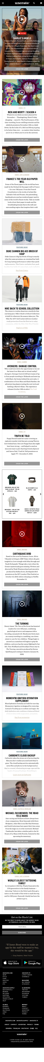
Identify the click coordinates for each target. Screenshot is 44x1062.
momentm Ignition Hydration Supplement (22, 699)
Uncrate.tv (34, 1021)
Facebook (25, 993)
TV (24, 108)
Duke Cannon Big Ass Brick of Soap (22, 252)
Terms (24, 1014)
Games (24, 362)
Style (5, 976)
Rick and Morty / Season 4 (22, 112)
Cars (4, 978)
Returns (6, 993)
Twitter (25, 989)
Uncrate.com (10, 1021)
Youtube (25, 995)
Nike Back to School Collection (22, 308)
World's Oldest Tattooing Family (22, 882)
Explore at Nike (22, 328)
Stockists (25, 984)
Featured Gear (22, 247)
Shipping (6, 995)
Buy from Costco (22, 270)
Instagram (26, 991)
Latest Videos (27, 975)
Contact (25, 1008)
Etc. (4, 984)
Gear (4, 975)
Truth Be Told (22, 436)
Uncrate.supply (22, 1021)
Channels (25, 976)
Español (6, 1006)
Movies (24, 549)
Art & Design (24, 175)
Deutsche (6, 1010)
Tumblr (24, 997)
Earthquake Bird (22, 553)
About (24, 1006)
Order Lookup (8, 999)
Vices (5, 982)
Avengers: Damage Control (22, 366)
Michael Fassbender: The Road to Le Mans (22, 814)
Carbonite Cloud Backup (22, 755)
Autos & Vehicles (24, 809)
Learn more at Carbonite (22, 775)
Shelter (6, 980)
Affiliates (6, 997)
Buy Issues (26, 982)
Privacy (25, 1012)
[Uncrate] (22, 3)
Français (6, 1008)
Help (4, 1001)
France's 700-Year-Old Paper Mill (22, 180)
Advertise (25, 1010)
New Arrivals (7, 989)
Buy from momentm (22, 717)
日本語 (5, 1012)
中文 (4, 1014)
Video (21, 108)
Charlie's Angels (22, 38)
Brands (5, 991)
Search (34, 3)
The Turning (21, 623)
